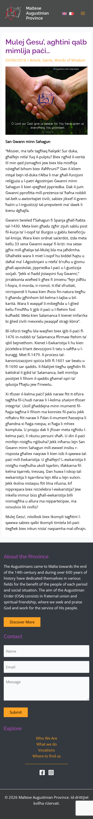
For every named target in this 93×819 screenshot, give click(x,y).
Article (35, 60)
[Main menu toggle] (83, 13)
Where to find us (46, 755)
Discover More (22, 621)
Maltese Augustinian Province (37, 13)
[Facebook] (42, 772)
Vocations (46, 750)
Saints (47, 60)
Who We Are (46, 738)
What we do (46, 744)
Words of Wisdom (70, 60)
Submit (16, 712)
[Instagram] (51, 772)
